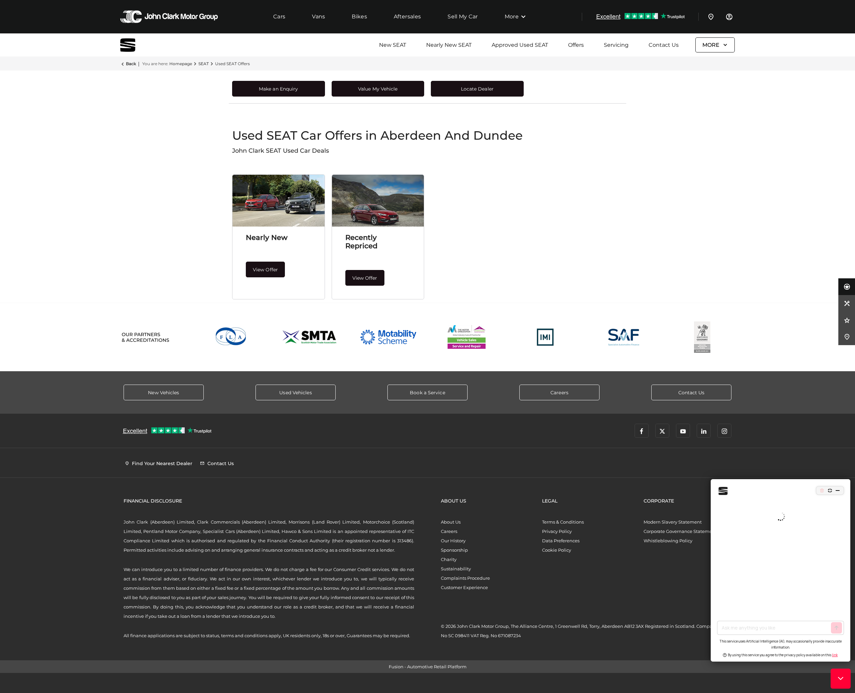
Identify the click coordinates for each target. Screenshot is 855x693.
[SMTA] (309, 337)
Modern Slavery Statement (673, 522)
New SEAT (392, 45)
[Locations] (711, 16)
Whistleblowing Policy (668, 540)
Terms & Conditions (563, 522)
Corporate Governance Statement (680, 531)
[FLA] (231, 337)
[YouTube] (683, 431)
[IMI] (545, 337)
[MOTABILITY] (388, 337)
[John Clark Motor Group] (169, 16)
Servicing (616, 45)
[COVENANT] (702, 337)
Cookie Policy (556, 550)
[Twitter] (662, 431)
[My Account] (729, 16)
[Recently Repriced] (378, 201)
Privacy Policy (557, 531)
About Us (451, 522)
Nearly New (267, 237)
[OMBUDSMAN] (466, 337)
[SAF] (623, 337)
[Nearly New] (278, 201)
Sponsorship (454, 550)
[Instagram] (724, 431)
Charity (449, 559)
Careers (449, 531)
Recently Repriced (361, 241)
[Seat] (137, 44)
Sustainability (456, 568)
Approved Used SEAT (520, 45)
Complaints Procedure (465, 578)
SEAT (203, 63)
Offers (576, 45)
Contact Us (664, 45)
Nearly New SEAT (449, 45)
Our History (453, 540)
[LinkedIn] (704, 431)
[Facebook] (642, 431)
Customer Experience (464, 587)
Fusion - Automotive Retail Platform (428, 666)
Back (131, 63)
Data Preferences (560, 540)
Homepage (180, 63)
